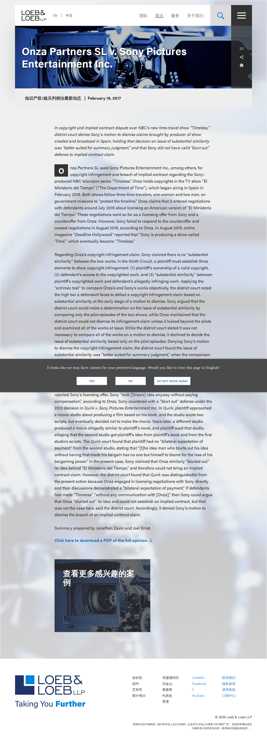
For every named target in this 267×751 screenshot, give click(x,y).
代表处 (167, 695)
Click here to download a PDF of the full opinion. (101, 540)
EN (55, 15)
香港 (165, 701)
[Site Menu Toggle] (241, 15)
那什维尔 (139, 695)
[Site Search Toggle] (220, 15)
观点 (159, 15)
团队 (143, 15)
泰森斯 (167, 689)
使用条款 (229, 689)
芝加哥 (137, 689)
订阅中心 (229, 695)
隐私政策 (229, 683)
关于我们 (195, 15)
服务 (175, 15)
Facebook (199, 683)
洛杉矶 (137, 677)
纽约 (135, 683)
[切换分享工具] (241, 57)
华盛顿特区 (170, 677)
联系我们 (229, 677)
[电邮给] (242, 49)
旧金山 (167, 683)
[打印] (241, 65)
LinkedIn (198, 677)
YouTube (198, 695)
